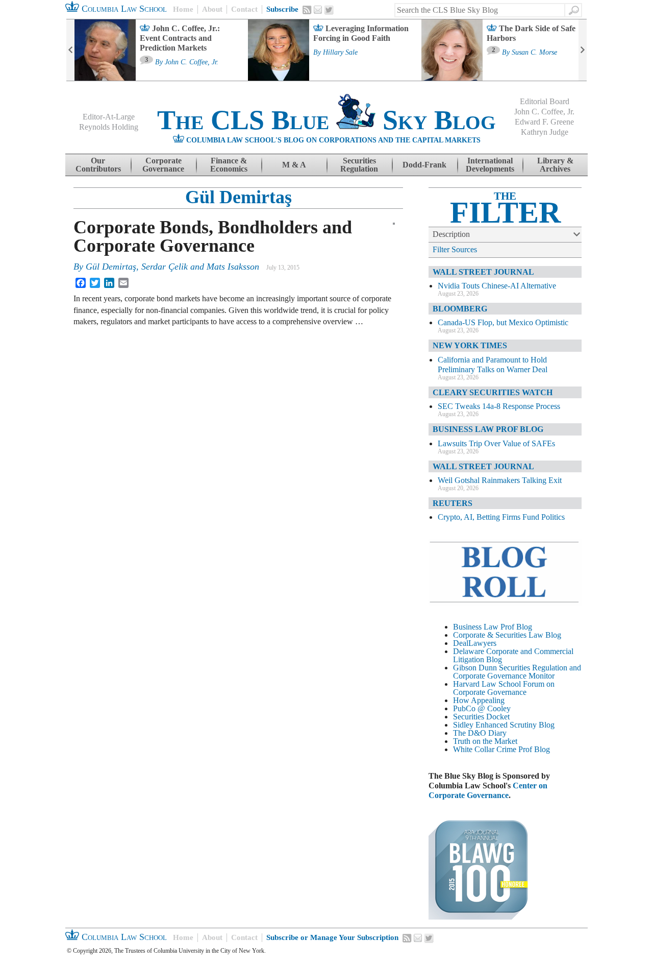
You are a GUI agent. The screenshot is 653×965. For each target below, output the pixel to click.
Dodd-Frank (424, 164)
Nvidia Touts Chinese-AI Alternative (497, 285)
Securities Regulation (359, 164)
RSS (307, 9)
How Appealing (479, 700)
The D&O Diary (480, 733)
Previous (70, 50)
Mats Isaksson (233, 266)
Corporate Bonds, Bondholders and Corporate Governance (212, 236)
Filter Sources (455, 249)
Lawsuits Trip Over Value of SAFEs (496, 443)
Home (183, 9)
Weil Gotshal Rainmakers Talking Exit (500, 480)
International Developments (490, 164)
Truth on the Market (485, 741)
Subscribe (282, 9)
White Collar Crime (484, 749)
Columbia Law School (123, 9)
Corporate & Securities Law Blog (507, 635)
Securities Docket (481, 716)
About (212, 9)
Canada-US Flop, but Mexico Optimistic (503, 322)
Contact (244, 9)
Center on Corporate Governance (488, 790)
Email (318, 10)
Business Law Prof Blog (492, 626)
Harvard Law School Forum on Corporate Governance (504, 688)
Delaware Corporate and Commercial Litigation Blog (513, 655)
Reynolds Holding (108, 127)
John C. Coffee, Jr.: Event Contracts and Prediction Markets (180, 38)
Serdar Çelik (164, 266)
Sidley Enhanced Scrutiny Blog (504, 724)
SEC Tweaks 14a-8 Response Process (499, 406)
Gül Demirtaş (238, 197)
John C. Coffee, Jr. (191, 62)
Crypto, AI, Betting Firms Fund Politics (501, 517)
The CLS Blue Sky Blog (326, 120)
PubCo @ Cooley (482, 708)
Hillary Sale (340, 52)
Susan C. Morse (534, 52)
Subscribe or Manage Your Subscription (332, 937)
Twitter (329, 10)
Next (583, 50)
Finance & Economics (228, 164)
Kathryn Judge (544, 132)
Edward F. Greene (544, 121)
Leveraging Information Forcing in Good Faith (361, 33)
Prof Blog (534, 749)
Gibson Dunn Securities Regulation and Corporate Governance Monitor (517, 671)
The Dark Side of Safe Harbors (531, 33)
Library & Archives (555, 164)
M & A (294, 164)
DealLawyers (474, 643)
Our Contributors (98, 164)
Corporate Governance (163, 164)
